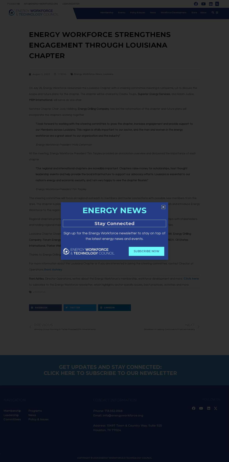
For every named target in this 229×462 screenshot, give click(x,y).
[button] (163, 207)
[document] (114, 231)
